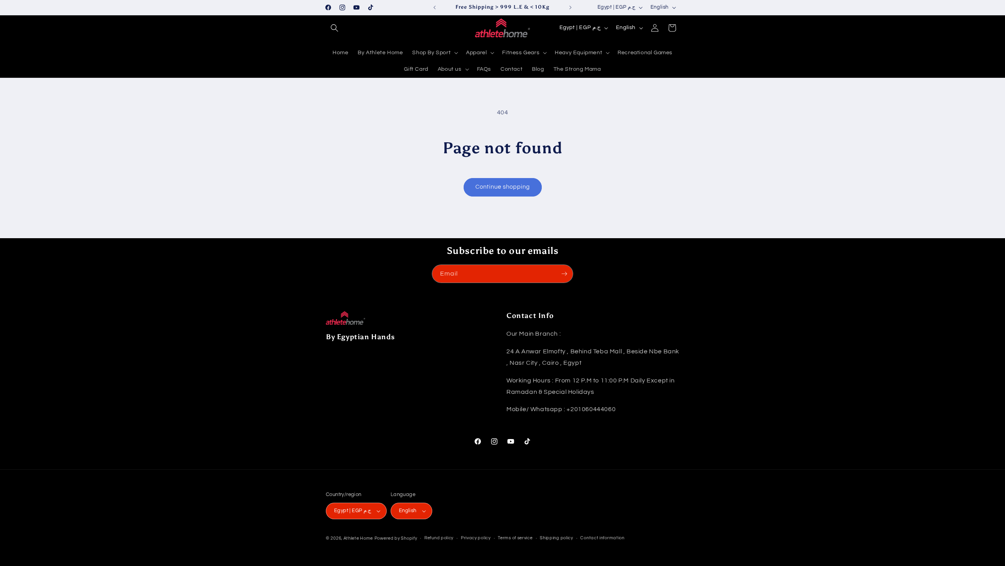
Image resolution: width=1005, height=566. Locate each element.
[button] (334, 28)
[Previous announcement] (434, 7)
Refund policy (438, 538)
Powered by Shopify (396, 538)
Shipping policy (556, 538)
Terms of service (515, 538)
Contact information (602, 538)
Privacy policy (476, 538)
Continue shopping (502, 187)
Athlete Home (358, 538)
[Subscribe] (564, 274)
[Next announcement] (570, 7)
